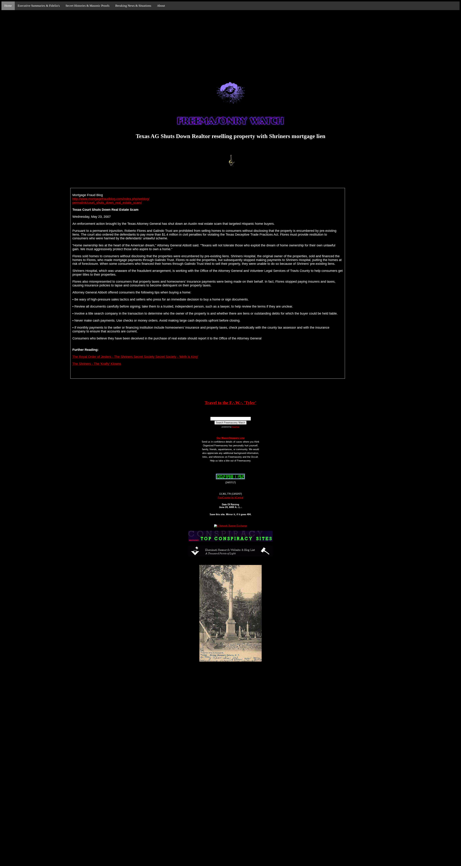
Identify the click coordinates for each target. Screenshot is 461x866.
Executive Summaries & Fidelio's (39, 5)
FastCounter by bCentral (230, 497)
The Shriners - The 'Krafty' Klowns (96, 364)
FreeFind (235, 427)
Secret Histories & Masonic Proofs (87, 5)
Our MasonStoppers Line (231, 438)
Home (8, 5)
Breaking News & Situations (133, 5)
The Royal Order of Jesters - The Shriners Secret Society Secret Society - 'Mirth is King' (135, 357)
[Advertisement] (230, 42)
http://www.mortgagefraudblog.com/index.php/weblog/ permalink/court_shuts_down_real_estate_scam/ (110, 200)
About (161, 5)
